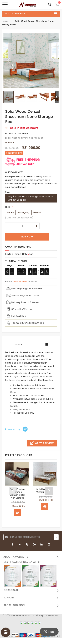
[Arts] (27, 4)
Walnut (37, 212)
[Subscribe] (56, 537)
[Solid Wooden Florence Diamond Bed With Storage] (17, 474)
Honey (10, 212)
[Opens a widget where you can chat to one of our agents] (49, 632)
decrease (8, 226)
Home (5, 21)
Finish (8, 206)
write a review (44, 443)
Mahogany (23, 212)
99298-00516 (20, 281)
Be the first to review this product (24, 138)
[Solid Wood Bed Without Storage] (45, 474)
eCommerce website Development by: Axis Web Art (31, 636)
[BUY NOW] (17, 512)
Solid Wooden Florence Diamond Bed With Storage (17, 493)
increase (36, 226)
